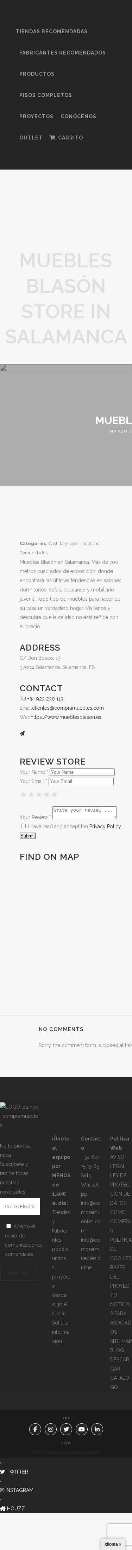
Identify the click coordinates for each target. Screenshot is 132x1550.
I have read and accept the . (74, 826)
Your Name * (34, 772)
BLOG (117, 1350)
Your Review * (35, 817)
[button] (14, 1472)
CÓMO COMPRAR (120, 1221)
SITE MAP (121, 1341)
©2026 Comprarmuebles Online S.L (66, 1452)
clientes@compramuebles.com (68, 708)
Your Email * (33, 781)
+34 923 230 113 (45, 699)
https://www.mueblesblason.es (66, 717)
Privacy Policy (105, 826)
